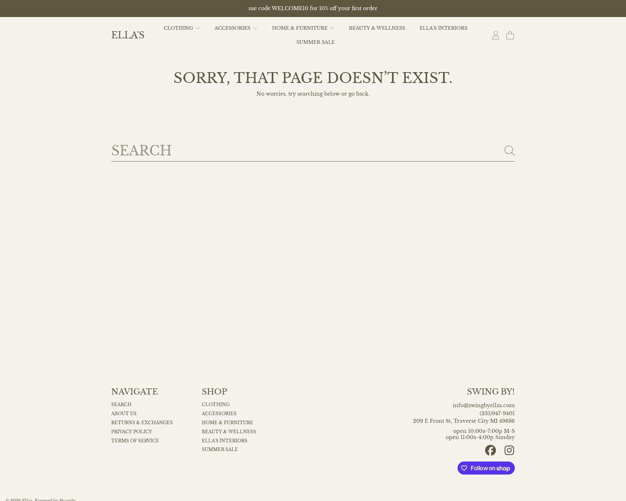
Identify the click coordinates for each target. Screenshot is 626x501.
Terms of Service (135, 440)
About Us (124, 413)
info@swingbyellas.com (484, 405)
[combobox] (313, 151)
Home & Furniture (300, 28)
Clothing (179, 28)
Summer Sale (220, 449)
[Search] (509, 151)
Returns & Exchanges (142, 422)
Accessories (233, 28)
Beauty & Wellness (229, 431)
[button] (510, 35)
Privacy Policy (131, 431)
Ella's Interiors (224, 440)
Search (121, 404)
